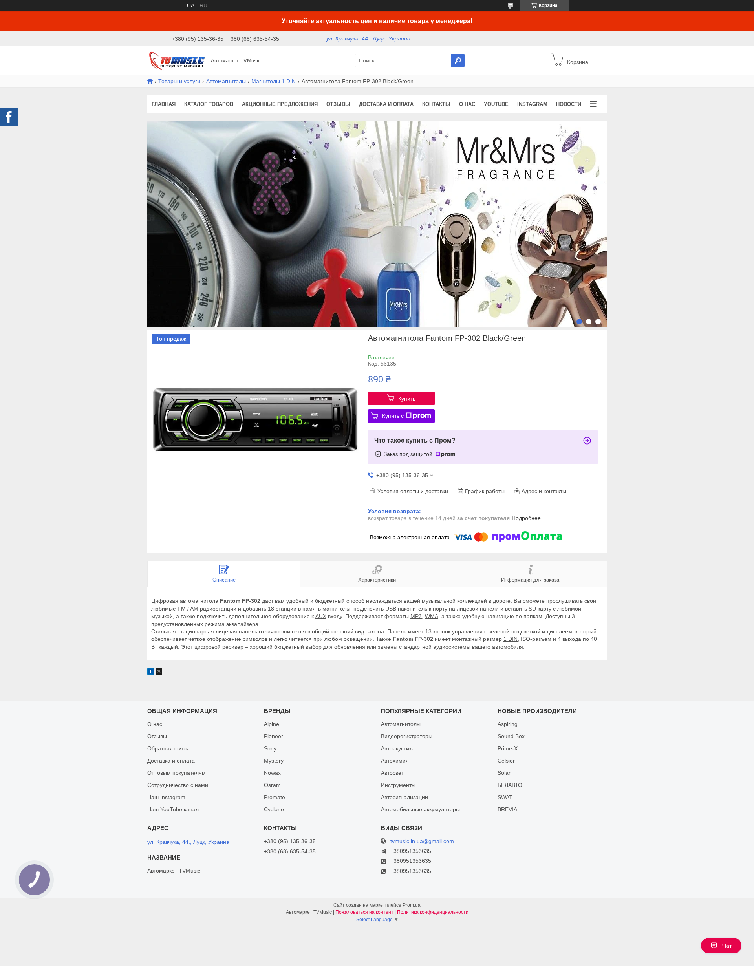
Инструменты (398, 785)
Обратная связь (167, 748)
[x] (159, 673)
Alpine (271, 724)
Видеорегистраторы (406, 736)
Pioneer (273, 736)
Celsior (506, 760)
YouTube (496, 104)
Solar (504, 773)
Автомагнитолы (226, 81)
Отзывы (338, 104)
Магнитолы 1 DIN (273, 81)
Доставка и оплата (386, 104)
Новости (568, 104)
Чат (727, 945)
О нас (467, 104)
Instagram (532, 104)
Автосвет (392, 773)
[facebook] (150, 673)
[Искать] (458, 60)
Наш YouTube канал (173, 809)
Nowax (272, 773)
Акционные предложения (280, 104)
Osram (272, 785)
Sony (270, 748)
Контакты (436, 104)
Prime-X (508, 748)
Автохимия (395, 760)
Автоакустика (398, 748)
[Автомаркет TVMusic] (176, 60)
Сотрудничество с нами (177, 785)
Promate (274, 797)
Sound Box (511, 736)
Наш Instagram (166, 797)
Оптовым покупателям (176, 773)
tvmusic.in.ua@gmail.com (422, 841)
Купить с (393, 416)
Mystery (274, 760)
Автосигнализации (404, 797)
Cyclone (274, 809)
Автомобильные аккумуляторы (420, 809)
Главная (164, 104)
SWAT (505, 797)
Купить (406, 398)
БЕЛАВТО (510, 785)
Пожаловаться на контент (364, 912)
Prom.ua (412, 905)
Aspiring (508, 724)
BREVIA (507, 809)
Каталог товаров (208, 104)
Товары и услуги (179, 81)
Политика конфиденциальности (433, 912)
